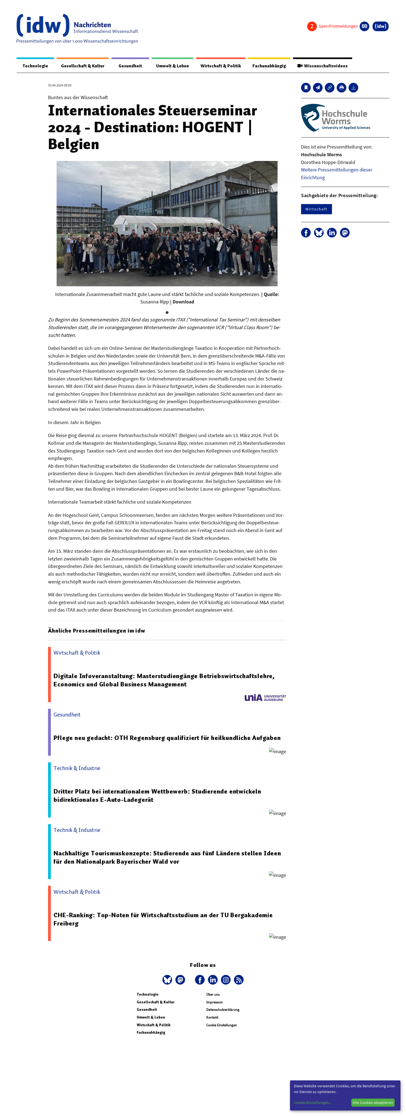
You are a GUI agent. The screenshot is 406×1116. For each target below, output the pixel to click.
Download (183, 301)
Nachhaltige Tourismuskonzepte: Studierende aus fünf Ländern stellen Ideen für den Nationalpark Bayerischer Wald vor (167, 857)
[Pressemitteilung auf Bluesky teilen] (319, 232)
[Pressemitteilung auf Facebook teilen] (306, 232)
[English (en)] (364, 26)
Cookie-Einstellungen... (312, 1102)
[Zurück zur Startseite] (77, 29)
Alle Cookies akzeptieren (373, 1102)
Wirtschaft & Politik (221, 66)
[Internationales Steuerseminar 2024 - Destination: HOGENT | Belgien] (318, 87)
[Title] (329, 87)
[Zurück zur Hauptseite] (381, 26)
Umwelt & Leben (172, 66)
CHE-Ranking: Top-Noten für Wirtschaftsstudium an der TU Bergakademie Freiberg (163, 919)
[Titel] (306, 87)
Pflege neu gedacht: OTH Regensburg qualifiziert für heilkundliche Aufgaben (167, 737)
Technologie (35, 66)
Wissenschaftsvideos (325, 66)
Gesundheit (130, 66)
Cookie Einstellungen (221, 1025)
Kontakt (212, 1017)
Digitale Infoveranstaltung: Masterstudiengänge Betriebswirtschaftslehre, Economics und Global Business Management (164, 680)
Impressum (214, 1002)
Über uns (213, 994)
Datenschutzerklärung (222, 1009)
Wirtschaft (316, 209)
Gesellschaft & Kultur (82, 66)
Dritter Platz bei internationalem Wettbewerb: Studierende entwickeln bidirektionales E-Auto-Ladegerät (157, 795)
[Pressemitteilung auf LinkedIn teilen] (332, 232)
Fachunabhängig (269, 66)
